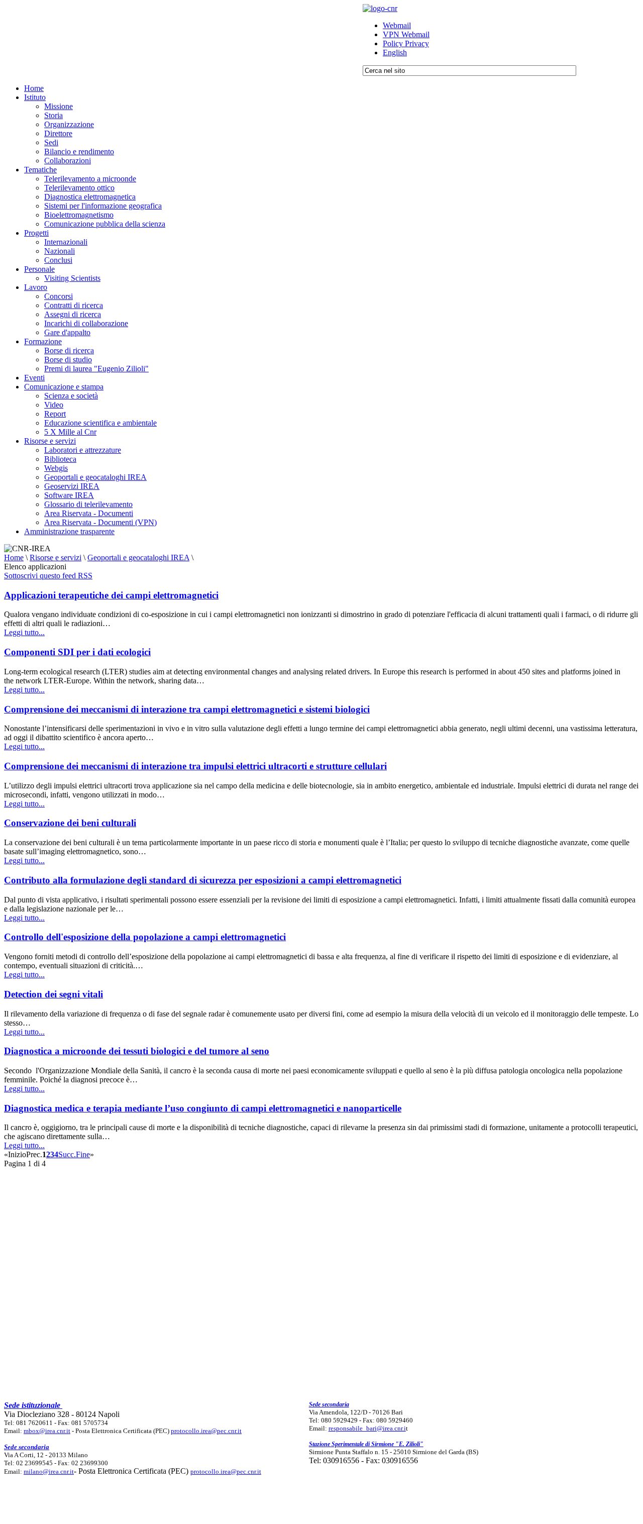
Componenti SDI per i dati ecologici (77, 652)
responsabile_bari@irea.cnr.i (367, 1428)
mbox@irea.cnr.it (47, 1431)
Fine (83, 1154)
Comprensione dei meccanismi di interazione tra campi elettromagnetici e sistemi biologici (187, 709)
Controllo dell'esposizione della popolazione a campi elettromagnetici (145, 937)
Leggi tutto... (24, 632)
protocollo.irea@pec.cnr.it (206, 1431)
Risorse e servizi (55, 557)
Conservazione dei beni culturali (70, 823)
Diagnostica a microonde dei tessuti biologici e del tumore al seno (136, 1051)
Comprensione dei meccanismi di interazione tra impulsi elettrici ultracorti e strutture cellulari (195, 766)
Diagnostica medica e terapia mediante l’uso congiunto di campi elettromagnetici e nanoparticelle (202, 1108)
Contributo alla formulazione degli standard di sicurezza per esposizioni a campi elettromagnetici (202, 880)
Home (14, 557)
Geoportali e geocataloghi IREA (138, 557)
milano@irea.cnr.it (49, 1471)
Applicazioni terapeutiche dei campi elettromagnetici (111, 595)
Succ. (67, 1154)
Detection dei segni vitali (53, 994)
